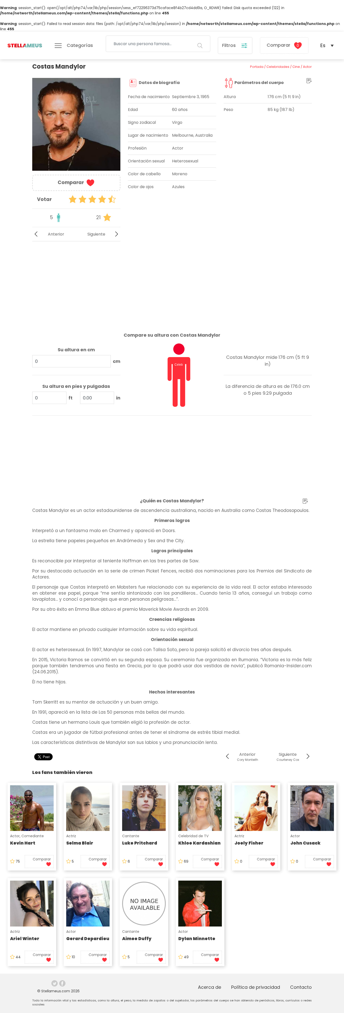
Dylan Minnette (196, 939)
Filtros (229, 45)
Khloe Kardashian (199, 843)
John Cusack (305, 843)
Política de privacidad (255, 987)
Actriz (71, 835)
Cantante (130, 835)
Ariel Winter (24, 939)
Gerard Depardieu (87, 939)
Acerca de (209, 987)
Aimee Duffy (137, 939)
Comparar (283, 45)
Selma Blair (79, 843)
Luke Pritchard (139, 843)
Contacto (301, 987)
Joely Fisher (248, 843)
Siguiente (96, 234)
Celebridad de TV (193, 835)
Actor (15, 835)
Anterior (56, 234)
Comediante (32, 835)
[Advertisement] (76, 282)
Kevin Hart (22, 843)
